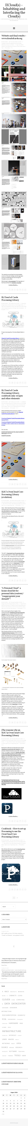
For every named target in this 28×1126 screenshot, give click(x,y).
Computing (20, 1000)
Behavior (21, 991)
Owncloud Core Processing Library (15, 553)
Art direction (6, 605)
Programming (7, 308)
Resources (8, 44)
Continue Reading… (13, 285)
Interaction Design (17, 43)
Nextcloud (4, 433)
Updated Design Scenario (8, 632)
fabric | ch (20, 503)
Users (24, 1055)
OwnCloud (16, 563)
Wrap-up (14, 608)
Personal (8, 608)
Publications (3, 44)
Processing (21, 561)
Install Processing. (6, 435)
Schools (9, 304)
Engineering (16, 503)
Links (4, 1039)
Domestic (3, 606)
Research (18, 1047)
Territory (4, 1055)
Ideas (9, 1027)
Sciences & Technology (15, 304)
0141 (6, 503)
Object (13, 1043)
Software (13, 1051)
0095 (7, 843)
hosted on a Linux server (10, 545)
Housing (4, 1027)
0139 (24, 603)
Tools (2, 47)
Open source (22, 46)
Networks (6, 1043)
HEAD (21, 1023)
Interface (20, 606)
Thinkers (10, 1055)
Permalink (8, 47)
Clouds (9, 503)
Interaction (4, 1035)
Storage (14, 308)
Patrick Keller (5, 41)
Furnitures (15, 46)
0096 (10, 741)
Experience (10, 606)
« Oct (3, 1114)
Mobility (17, 1039)
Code (15, 306)
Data (18, 306)
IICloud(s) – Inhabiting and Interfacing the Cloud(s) (14, 11)
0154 (10, 404)
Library (18, 46)
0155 (5, 306)
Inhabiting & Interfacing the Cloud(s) (10, 749)
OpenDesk (14, 704)
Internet (20, 1035)
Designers (5, 1007)
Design (7, 43)
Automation (8, 306)
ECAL (20, 306)
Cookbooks (3, 43)
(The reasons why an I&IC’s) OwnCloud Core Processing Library (12, 733)
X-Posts (12, 44)
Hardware (13, 1023)
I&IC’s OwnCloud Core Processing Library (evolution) (12, 494)
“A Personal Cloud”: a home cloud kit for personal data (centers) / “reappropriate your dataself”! (12, 594)
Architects (13, 991)
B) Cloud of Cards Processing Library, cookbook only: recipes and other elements (12, 394)
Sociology (5, 1051)
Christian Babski (6, 500)
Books (3, 995)
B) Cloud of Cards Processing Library (10, 299)
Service (11, 308)
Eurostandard (12, 281)
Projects (6, 304)
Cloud (6, 46)
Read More (4, 965)
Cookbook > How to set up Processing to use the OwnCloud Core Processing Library (13, 832)
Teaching (21, 1051)
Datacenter (10, 46)
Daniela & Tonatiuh (16, 282)
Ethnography (11, 43)
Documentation (9, 1015)
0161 (20, 44)
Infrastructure (15, 606)
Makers (5, 406)
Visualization (21, 308)
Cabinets (3, 46)
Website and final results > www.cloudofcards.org (13, 37)
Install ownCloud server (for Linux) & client (12, 431)
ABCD (22, 44)
